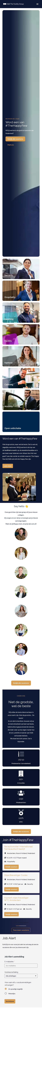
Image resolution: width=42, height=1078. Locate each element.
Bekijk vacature (11, 867)
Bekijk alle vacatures (15, 139)
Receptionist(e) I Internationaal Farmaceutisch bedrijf (18, 847)
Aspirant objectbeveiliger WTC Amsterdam (16, 899)
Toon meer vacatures (21, 930)
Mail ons (11, 145)
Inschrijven (10, 1001)
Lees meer (8, 466)
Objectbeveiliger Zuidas (15, 875)
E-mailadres (9, 962)
